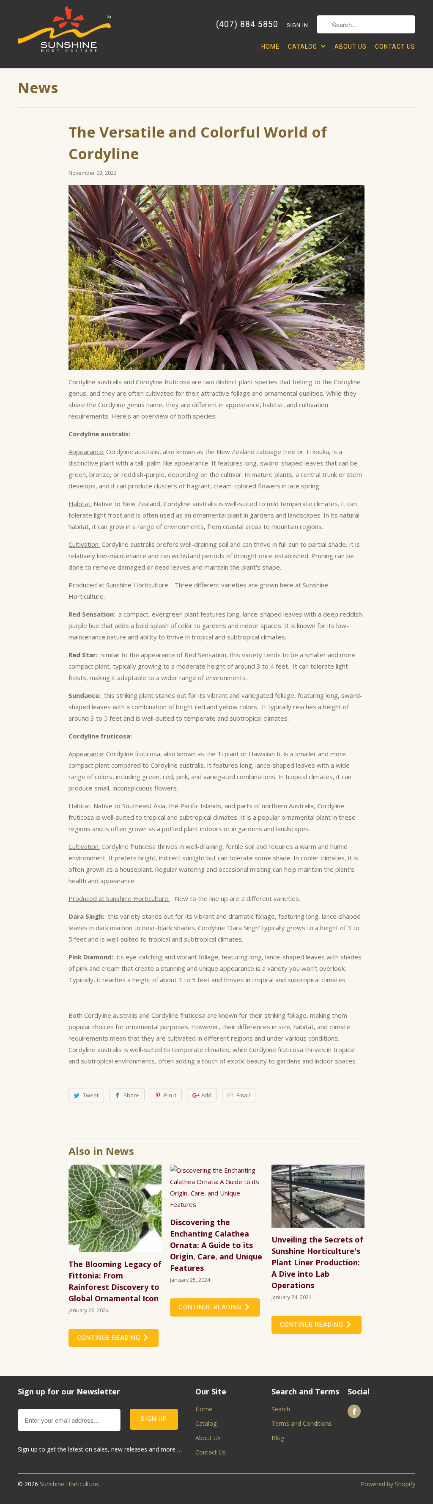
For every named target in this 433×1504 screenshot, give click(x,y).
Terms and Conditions (301, 1423)
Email (243, 1095)
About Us (350, 46)
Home (270, 46)
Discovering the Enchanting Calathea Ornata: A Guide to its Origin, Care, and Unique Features (216, 1245)
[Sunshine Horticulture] (64, 34)
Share (131, 1095)
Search (280, 1409)
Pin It (170, 1095)
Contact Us (395, 46)
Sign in (297, 25)
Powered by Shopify (388, 1484)
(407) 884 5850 (247, 24)
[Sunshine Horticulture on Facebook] (354, 1411)
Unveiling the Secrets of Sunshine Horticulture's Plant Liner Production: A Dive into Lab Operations (317, 1262)
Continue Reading (110, 1337)
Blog (277, 1438)
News (38, 87)
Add (206, 1095)
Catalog (303, 46)
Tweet (91, 1095)
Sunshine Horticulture (69, 1484)
